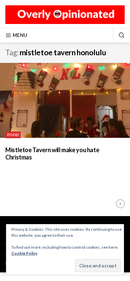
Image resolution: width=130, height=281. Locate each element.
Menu (20, 35)
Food (13, 135)
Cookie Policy (24, 253)
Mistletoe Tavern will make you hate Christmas (52, 153)
